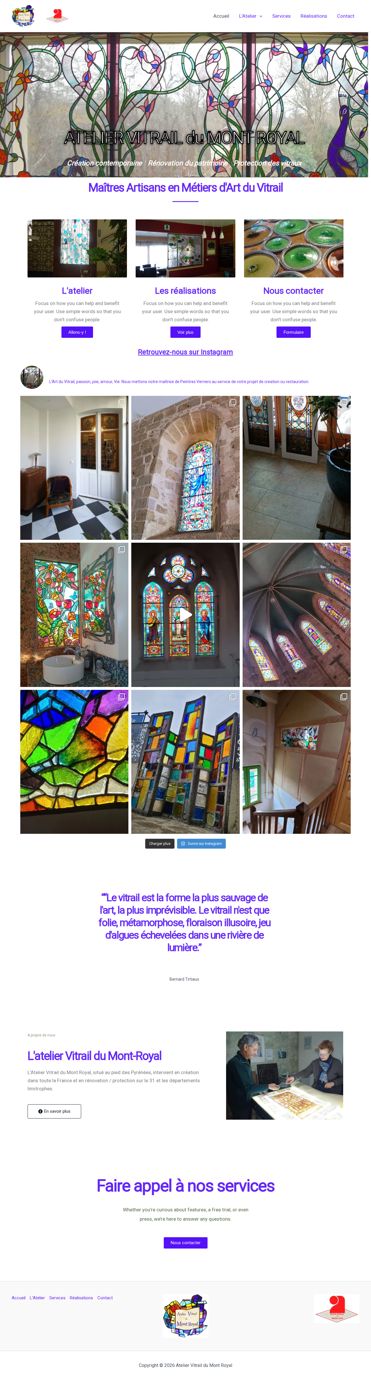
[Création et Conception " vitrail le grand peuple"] (74, 615)
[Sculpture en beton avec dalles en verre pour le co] (185, 762)
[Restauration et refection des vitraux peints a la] (74, 468)
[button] (259, 16)
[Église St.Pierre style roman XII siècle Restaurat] (185, 468)
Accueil (221, 16)
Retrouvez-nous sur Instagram (185, 352)
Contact (345, 16)
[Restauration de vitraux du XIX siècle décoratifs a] (297, 468)
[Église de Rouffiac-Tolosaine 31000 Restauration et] (297, 615)
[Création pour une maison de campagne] (297, 762)
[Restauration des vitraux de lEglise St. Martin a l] (185, 615)
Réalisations (314, 16)
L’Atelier (248, 16)
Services (281, 16)
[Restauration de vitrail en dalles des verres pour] (74, 762)
